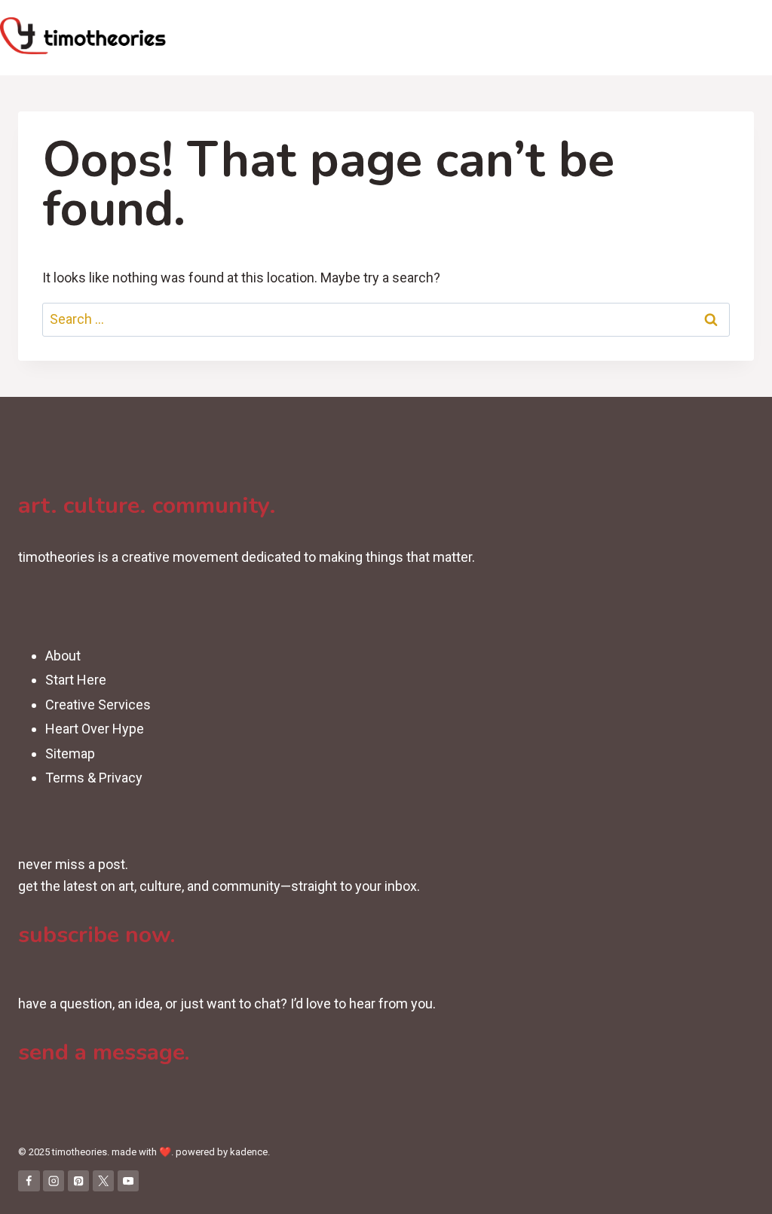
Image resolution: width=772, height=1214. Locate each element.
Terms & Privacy (93, 777)
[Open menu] (758, 37)
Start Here (75, 680)
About (63, 655)
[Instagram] (54, 1181)
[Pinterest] (79, 1181)
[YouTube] (128, 1181)
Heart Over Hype (94, 729)
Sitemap (70, 753)
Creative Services (98, 704)
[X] (104, 1181)
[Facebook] (29, 1181)
